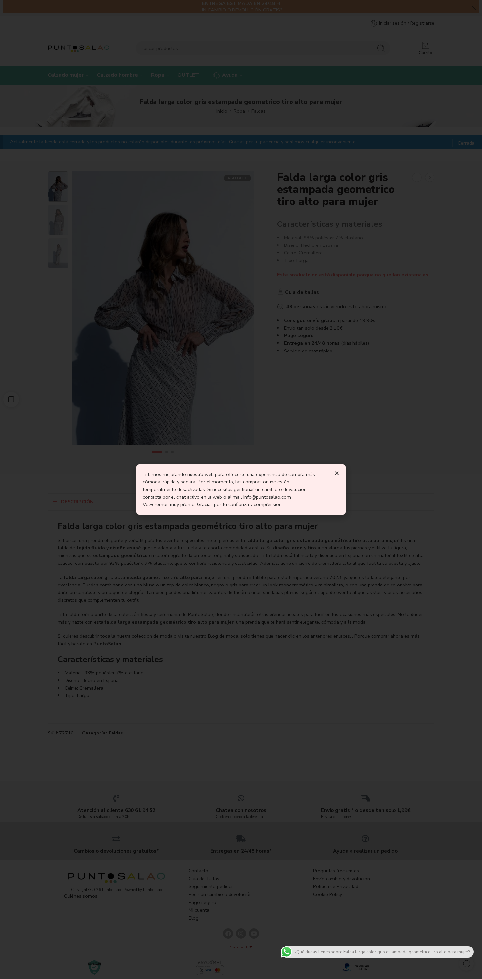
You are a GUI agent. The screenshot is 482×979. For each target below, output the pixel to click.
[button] (336, 473)
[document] (241, 489)
